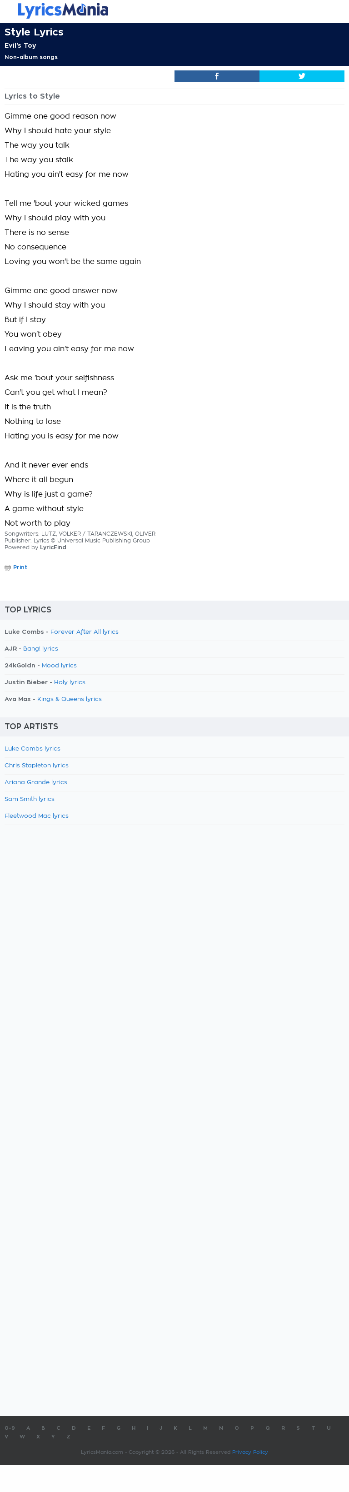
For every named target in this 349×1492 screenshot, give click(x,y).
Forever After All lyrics (84, 632)
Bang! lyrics (40, 649)
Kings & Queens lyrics (69, 699)
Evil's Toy (20, 45)
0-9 (10, 1428)
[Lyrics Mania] (174, 11)
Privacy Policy (250, 1452)
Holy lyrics (69, 683)
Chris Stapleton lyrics (37, 766)
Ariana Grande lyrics (36, 783)
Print (20, 567)
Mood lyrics (59, 666)
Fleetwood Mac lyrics (37, 816)
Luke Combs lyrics (32, 749)
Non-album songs (31, 57)
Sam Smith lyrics (30, 799)
